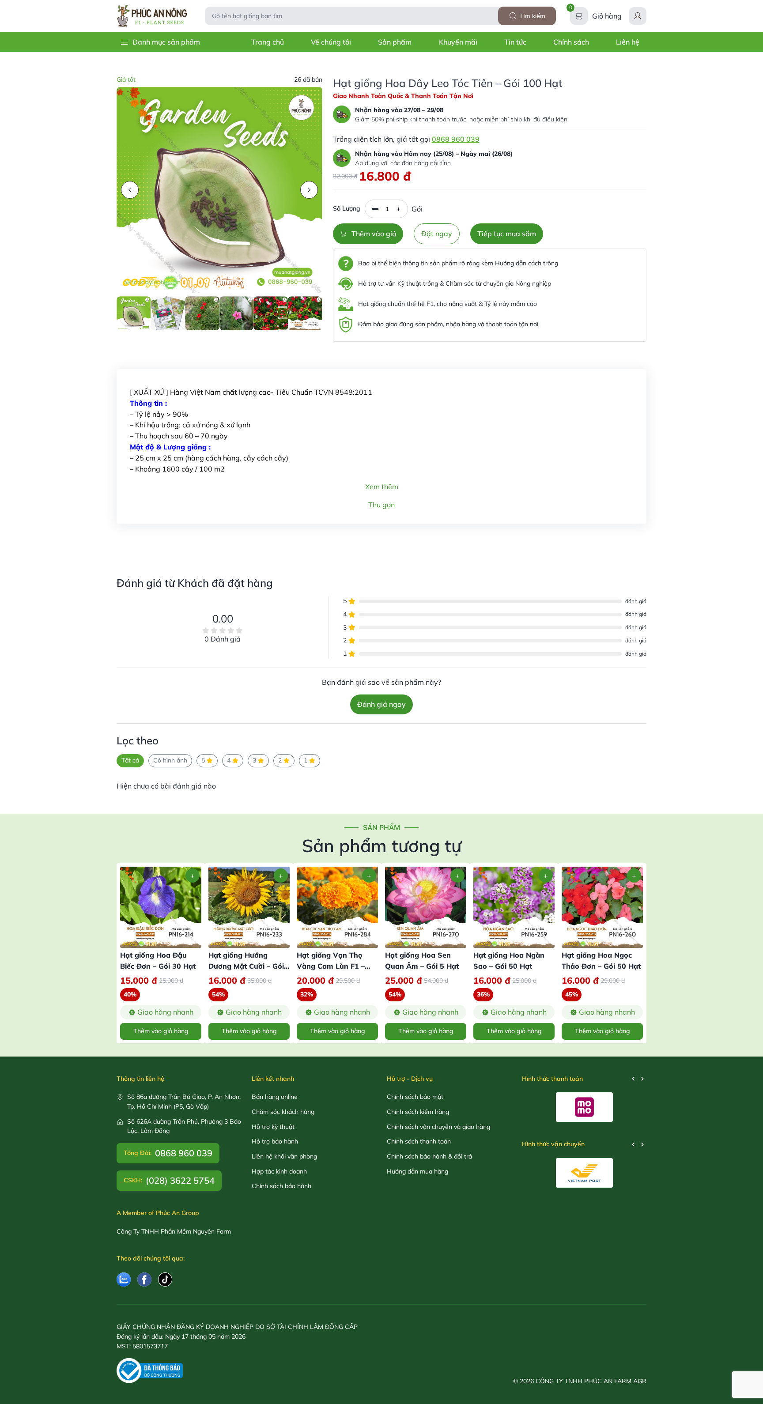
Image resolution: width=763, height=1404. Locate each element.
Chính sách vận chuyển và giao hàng (438, 1127)
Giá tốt (126, 79)
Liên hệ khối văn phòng (284, 1156)
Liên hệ (627, 42)
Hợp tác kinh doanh (279, 1171)
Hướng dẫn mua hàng (417, 1171)
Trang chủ (267, 42)
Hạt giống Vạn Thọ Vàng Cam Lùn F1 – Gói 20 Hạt (331, 966)
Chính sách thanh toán (419, 1141)
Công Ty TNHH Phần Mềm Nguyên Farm (174, 1231)
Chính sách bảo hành (281, 1186)
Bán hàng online (275, 1097)
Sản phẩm (395, 42)
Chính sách (571, 42)
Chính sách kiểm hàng (418, 1112)
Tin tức (515, 42)
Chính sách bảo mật (415, 1097)
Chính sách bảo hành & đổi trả (429, 1156)
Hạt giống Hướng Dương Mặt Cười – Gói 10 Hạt (246, 966)
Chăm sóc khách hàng (283, 1112)
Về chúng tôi (331, 42)
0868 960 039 (456, 139)
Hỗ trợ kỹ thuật (273, 1127)
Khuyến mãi (458, 42)
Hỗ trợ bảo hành (275, 1141)
